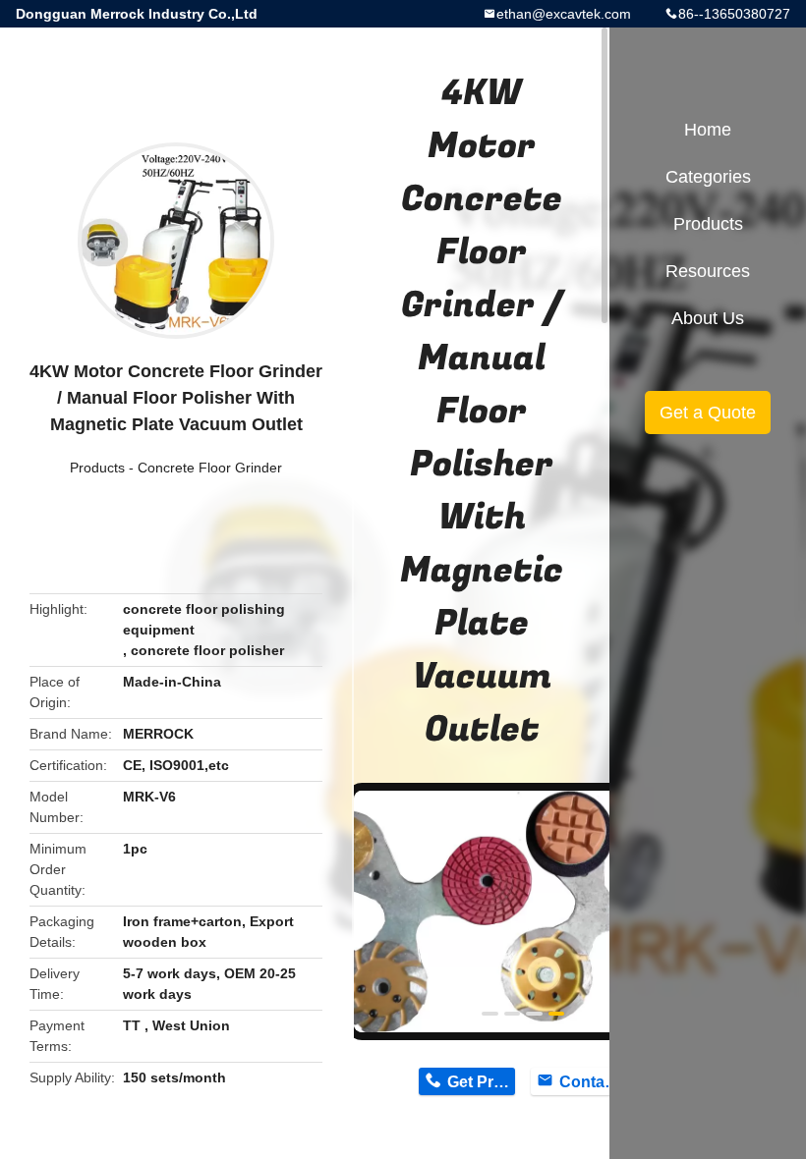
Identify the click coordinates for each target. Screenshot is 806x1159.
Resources (707, 271)
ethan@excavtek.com (563, 14)
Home (707, 129)
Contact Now (593, 1082)
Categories (708, 177)
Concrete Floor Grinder (210, 467)
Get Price (481, 1082)
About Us (707, 318)
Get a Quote (708, 412)
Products (97, 467)
